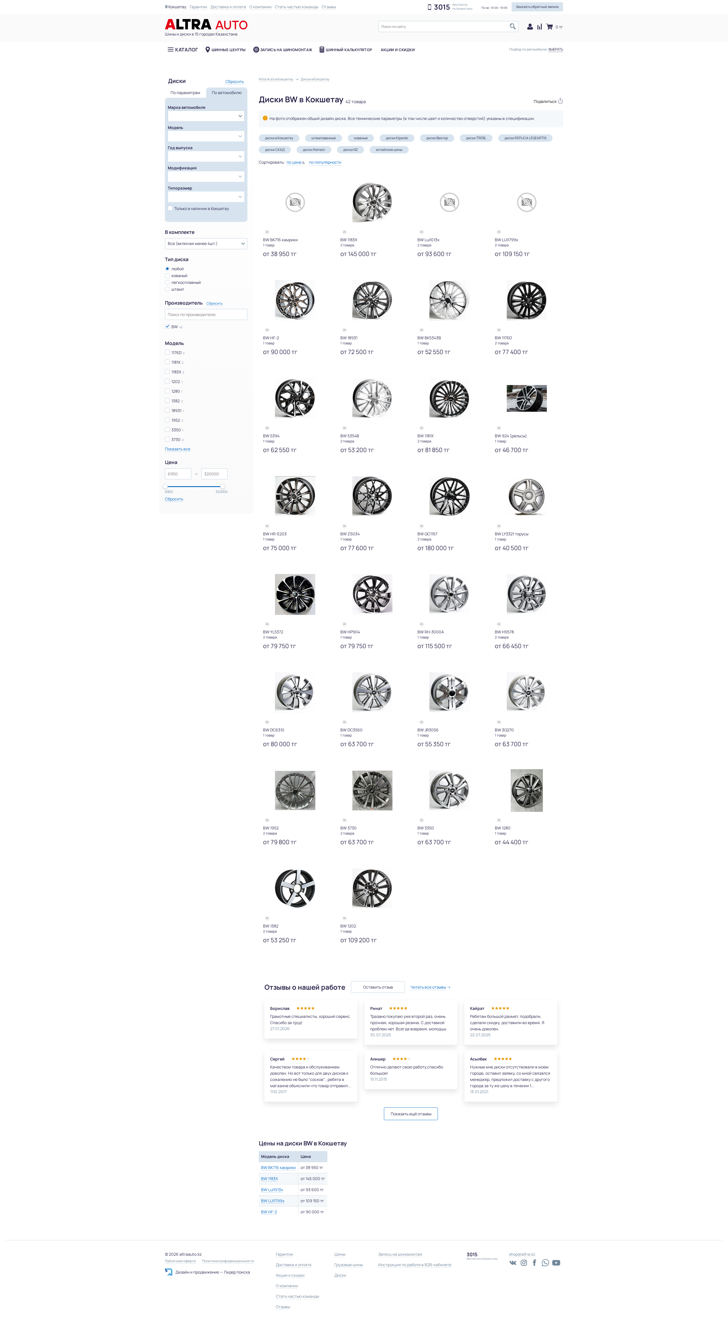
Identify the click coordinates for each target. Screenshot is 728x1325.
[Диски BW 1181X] (449, 398)
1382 (175, 400)
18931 (176, 410)
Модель (174, 343)
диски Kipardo (397, 138)
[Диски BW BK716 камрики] (295, 202)
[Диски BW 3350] (449, 790)
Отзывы (329, 6)
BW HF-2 (269, 1211)
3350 (176, 429)
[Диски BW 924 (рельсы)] (527, 398)
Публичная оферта (180, 1261)
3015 (442, 7)
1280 (175, 391)
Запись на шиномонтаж (286, 49)
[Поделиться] (545, 100)
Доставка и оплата (228, 6)
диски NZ (350, 149)
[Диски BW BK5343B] (449, 300)
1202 (175, 381)
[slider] (165, 486)
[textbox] (448, 26)
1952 (175, 420)
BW (174, 326)
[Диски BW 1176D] (527, 300)
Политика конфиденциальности (228, 1261)
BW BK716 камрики (278, 1167)
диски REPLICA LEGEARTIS (525, 138)
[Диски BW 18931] (372, 300)
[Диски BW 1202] (372, 888)
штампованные (323, 138)
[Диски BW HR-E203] (295, 496)
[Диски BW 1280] (527, 790)
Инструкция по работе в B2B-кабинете (414, 1264)
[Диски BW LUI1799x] (527, 202)
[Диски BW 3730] (372, 790)
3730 (176, 439)
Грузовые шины (348, 1264)
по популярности (325, 162)
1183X (176, 372)
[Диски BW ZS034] (372, 496)
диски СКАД (275, 149)
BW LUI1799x (272, 1200)
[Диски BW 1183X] (372, 202)
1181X (175, 362)
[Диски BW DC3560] (372, 692)
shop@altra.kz (522, 1254)
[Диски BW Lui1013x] (449, 202)
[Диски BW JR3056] (449, 692)
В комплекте (180, 232)
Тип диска (177, 259)
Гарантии (198, 6)
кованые (361, 138)
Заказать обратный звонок (537, 6)
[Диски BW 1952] (295, 790)
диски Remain (314, 149)
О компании (260, 6)
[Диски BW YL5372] (295, 594)
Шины (339, 1254)
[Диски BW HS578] (527, 594)
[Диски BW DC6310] (295, 692)
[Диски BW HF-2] (295, 300)
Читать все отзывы (428, 987)
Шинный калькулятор (349, 49)
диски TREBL (476, 138)
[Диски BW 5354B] (372, 398)
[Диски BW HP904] (372, 594)
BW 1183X (269, 1178)
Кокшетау (177, 6)
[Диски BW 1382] (295, 888)
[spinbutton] (178, 473)
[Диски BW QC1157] (449, 496)
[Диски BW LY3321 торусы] (527, 496)
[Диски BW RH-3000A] (449, 594)
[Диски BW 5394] (295, 398)
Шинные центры (229, 49)
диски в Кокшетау (279, 138)
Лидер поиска (237, 1272)
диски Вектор (437, 138)
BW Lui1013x (272, 1189)
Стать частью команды (296, 6)
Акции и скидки (398, 49)
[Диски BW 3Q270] (527, 692)
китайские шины (389, 149)
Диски (340, 1275)
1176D (176, 352)
